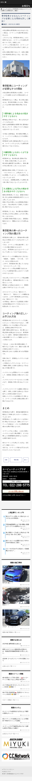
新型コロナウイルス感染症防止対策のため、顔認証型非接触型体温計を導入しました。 (15, 651)
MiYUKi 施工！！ (7, 583)
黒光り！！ (5, 605)
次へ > (25, 459)
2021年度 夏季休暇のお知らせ (11, 644)
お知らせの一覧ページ (9, 666)
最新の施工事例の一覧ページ (11, 632)
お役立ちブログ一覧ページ (10, 734)
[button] (2, 2)
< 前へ (6, 459)
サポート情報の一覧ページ (10, 700)
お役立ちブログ (7, 771)
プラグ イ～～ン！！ (9, 627)
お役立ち (26, 6)
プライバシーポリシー (8, 769)
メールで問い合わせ (16, 491)
